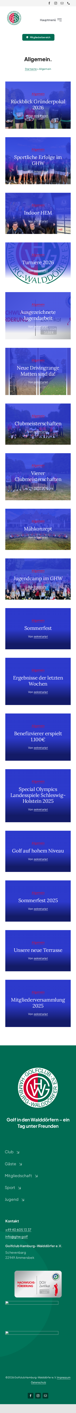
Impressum (64, 1377)
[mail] (62, 3)
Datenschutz (38, 1382)
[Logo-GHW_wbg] (14, 12)
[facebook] (49, 3)
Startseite (31, 68)
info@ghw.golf (16, 1236)
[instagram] (55, 3)
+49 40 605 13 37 (18, 1230)
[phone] (68, 3)
